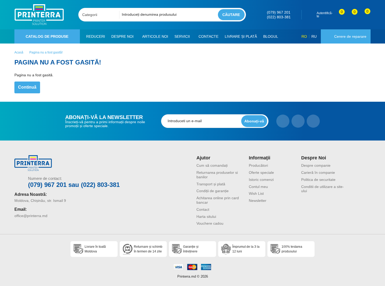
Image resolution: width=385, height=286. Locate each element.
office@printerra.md (30, 216)
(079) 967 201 (278, 12)
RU (314, 36)
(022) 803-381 (279, 17)
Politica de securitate (318, 179)
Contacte (208, 36)
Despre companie (316, 165)
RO (304, 36)
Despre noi (122, 36)
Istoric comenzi (261, 179)
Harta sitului (206, 216)
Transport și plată (210, 184)
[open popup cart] (363, 14)
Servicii (182, 36)
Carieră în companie (318, 172)
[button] (135, 36)
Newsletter (257, 200)
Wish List (256, 193)
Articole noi (155, 36)
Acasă (18, 52)
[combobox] (100, 15)
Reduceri (95, 36)
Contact (202, 209)
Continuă (27, 87)
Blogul (270, 36)
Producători (258, 165)
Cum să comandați (212, 165)
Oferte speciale (261, 172)
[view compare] (338, 15)
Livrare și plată (241, 36)
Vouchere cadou (209, 223)
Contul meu (258, 187)
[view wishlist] (351, 15)
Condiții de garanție (212, 191)
